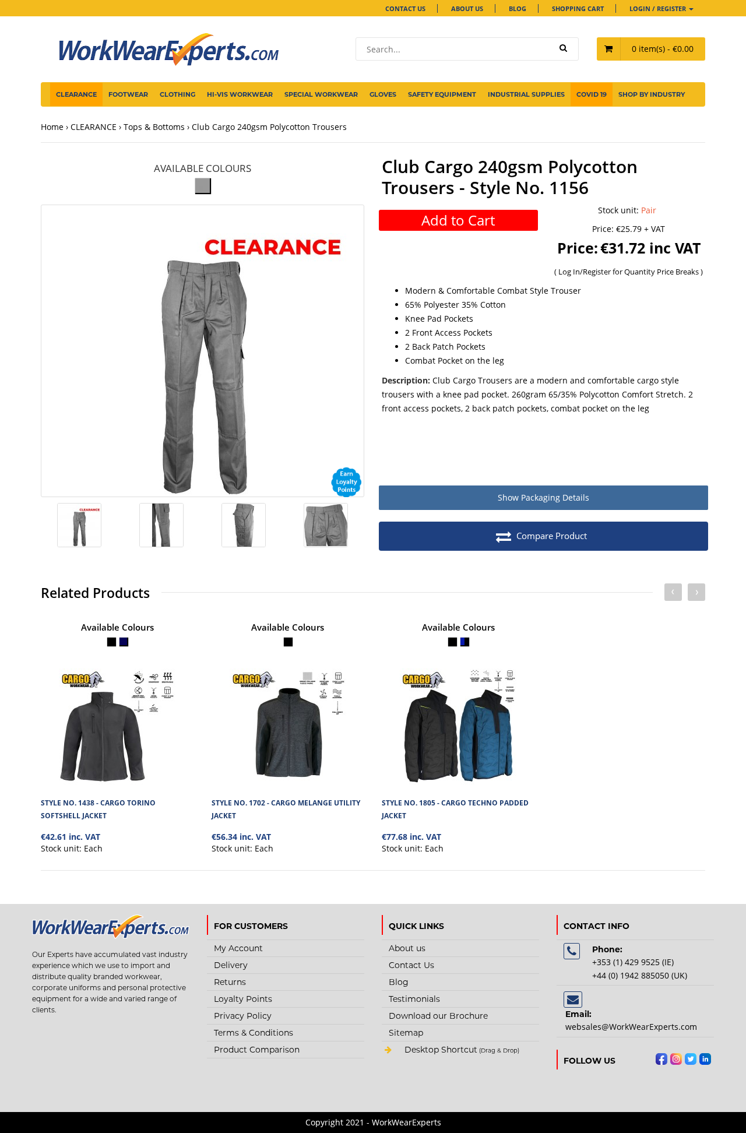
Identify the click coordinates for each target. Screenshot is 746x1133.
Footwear (128, 94)
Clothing (177, 94)
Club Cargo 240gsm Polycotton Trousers (269, 126)
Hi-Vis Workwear (240, 94)
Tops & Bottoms (154, 126)
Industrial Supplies (526, 94)
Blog (517, 8)
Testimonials (414, 999)
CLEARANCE (76, 94)
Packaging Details (543, 497)
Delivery (231, 965)
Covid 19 (591, 94)
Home (52, 126)
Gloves (383, 94)
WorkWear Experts (460, 1051)
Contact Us (405, 8)
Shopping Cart (578, 8)
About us (467, 8)
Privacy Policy (243, 1016)
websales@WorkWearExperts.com (631, 1026)
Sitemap (406, 1033)
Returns (230, 982)
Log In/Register (585, 271)
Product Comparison (257, 1049)
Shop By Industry (651, 94)
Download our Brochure (438, 1016)
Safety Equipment (442, 94)
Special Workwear (321, 94)
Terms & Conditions (253, 1033)
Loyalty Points (243, 999)
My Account (238, 948)
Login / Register (658, 8)
